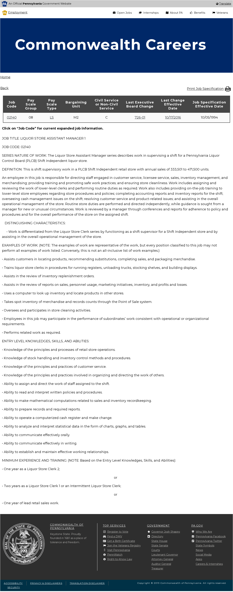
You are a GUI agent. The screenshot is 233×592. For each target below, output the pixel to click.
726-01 (140, 117)
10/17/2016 (173, 117)
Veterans (222, 12)
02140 (12, 117)
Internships (151, 12)
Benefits (199, 12)
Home (5, 77)
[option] (116, 3)
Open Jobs (124, 12)
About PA (176, 12)
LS (52, 117)
